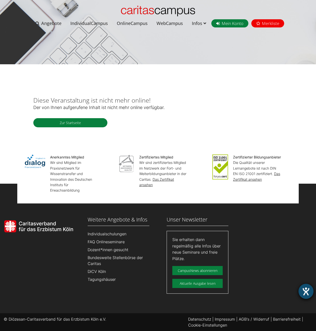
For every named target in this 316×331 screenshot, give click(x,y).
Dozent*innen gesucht (108, 249)
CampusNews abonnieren (197, 270)
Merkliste (270, 23)
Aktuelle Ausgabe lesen (198, 283)
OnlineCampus (132, 23)
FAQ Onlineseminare (106, 241)
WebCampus (170, 23)
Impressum (225, 319)
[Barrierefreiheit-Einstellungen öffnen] (306, 291)
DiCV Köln (97, 271)
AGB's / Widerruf (254, 319)
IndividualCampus (89, 23)
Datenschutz (199, 319)
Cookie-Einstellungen (207, 325)
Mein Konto (232, 23)
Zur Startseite (70, 122)
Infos (197, 23)
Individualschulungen (107, 233)
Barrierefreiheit (287, 319)
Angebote (51, 23)
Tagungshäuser (102, 279)
